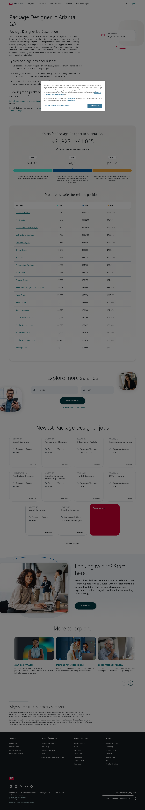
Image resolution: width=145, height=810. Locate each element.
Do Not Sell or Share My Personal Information (57, 105)
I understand (94, 105)
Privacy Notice (71, 100)
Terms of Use (71, 98)
